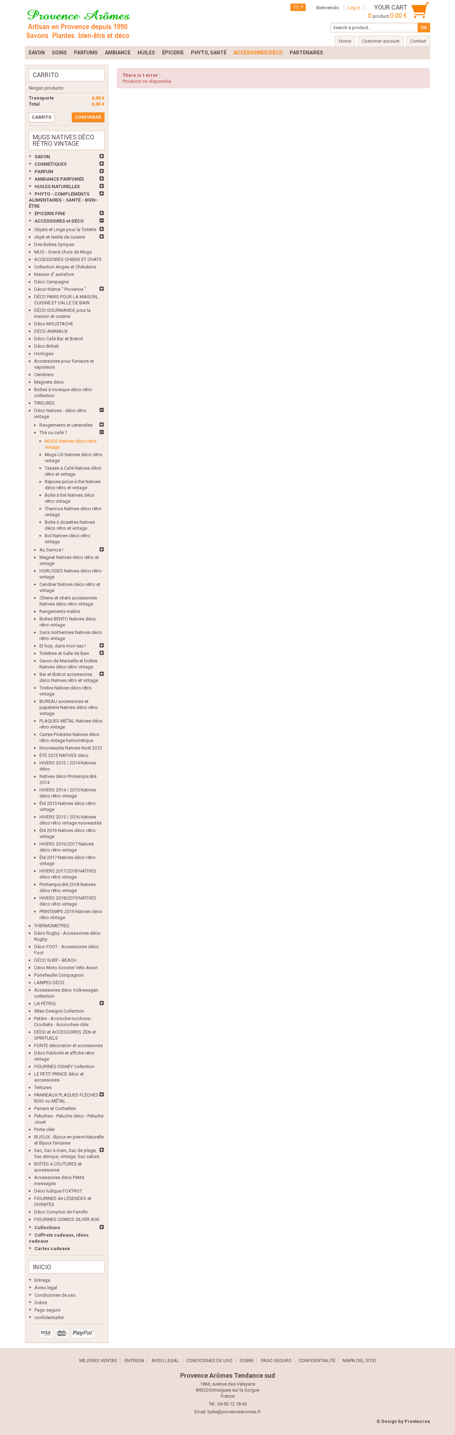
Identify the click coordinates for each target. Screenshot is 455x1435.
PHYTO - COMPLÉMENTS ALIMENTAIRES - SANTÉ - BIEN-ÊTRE (63, 200)
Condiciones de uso (55, 1295)
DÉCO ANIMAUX (51, 331)
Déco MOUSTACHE (53, 323)
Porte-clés (44, 1129)
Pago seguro (47, 1310)
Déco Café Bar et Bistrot (58, 338)
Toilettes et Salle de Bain (64, 653)
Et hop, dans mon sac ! (62, 646)
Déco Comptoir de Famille (60, 1212)
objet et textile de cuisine (59, 237)
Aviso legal (45, 1287)
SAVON (42, 156)
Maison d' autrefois (54, 274)
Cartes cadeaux (52, 1248)
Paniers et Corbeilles (55, 1108)
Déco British (46, 346)
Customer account (381, 41)
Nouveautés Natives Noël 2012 (70, 748)
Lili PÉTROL (45, 1003)
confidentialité (49, 1317)
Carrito (46, 75)
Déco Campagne (51, 281)
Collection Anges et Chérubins (65, 267)
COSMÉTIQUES (50, 164)
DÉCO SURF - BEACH (55, 960)
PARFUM (43, 171)
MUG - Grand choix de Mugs (63, 252)
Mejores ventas (98, 1360)
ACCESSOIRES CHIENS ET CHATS (68, 259)
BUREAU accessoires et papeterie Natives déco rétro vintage (68, 707)
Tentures (43, 1087)
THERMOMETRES (51, 925)
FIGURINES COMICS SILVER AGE (67, 1219)
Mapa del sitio (359, 1360)
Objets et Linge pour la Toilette (65, 229)
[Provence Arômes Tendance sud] (78, 23)
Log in (354, 7)
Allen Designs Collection (59, 1011)
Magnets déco (49, 382)
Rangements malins (59, 611)
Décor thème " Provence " (60, 289)
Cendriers (44, 374)
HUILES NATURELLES (57, 186)
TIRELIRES (44, 403)
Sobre (40, 1302)
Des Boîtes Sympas (54, 244)
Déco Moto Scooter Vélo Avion (66, 967)
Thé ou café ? (53, 432)
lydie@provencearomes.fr (234, 1411)
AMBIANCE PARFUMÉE (59, 179)
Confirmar (88, 117)
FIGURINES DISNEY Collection (64, 1066)
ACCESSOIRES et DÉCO (59, 221)
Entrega (42, 1280)
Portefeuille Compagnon (59, 975)
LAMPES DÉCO (49, 982)
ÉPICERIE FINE (49, 213)
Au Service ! (51, 550)
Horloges (43, 353)
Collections (47, 1227)
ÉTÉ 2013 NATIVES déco (64, 755)
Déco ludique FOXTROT (58, 1191)
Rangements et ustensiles (65, 425)
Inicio (42, 1267)
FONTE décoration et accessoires (68, 1045)
